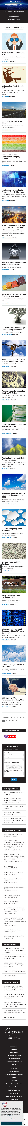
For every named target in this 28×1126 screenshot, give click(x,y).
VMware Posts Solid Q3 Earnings (11, 563)
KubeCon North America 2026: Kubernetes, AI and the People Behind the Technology (14, 820)
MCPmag (14, 1068)
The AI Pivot (14, 1099)
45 (14, 717)
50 (6, 721)
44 (11, 717)
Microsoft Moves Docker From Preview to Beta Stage (14, 295)
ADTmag (14, 1049)
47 (20, 717)
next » (23, 721)
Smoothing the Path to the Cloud (12, 122)
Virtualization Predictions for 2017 (13, 87)
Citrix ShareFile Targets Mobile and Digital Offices (14, 425)
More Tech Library (9, 976)
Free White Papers (10, 944)
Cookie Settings (11, 1118)
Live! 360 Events (14, 1065)
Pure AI (14, 1077)
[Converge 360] (14, 1032)
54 (19, 721)
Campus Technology (14, 1058)
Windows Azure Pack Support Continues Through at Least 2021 (13, 495)
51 (9, 721)
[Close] (21, 1102)
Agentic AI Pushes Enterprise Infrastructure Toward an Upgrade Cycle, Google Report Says (13, 800)
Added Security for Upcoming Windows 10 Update (13, 392)
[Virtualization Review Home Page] (14, 5)
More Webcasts (9, 1017)
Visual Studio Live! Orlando (11, 901)
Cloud (5, 11)
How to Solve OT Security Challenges (14, 971)
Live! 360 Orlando (9, 866)
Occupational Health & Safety (14, 1074)
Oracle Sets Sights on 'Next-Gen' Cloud (13, 665)
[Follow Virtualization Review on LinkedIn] (11, 1)
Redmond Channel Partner (14, 1084)
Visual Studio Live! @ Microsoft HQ (14, 936)
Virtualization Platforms (14, 19)
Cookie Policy (9, 1115)
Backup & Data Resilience (14, 22)
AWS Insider (14, 1052)
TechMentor (14, 1093)
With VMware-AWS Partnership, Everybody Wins (13, 699)
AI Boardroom (14, 1046)
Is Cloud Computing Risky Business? (12, 530)
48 (23, 717)
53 (16, 721)
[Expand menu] (25, 2)
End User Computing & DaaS (14, 14)
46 (17, 717)
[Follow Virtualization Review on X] (13, 1)
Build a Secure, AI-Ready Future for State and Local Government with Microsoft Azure (14, 996)
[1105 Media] (14, 1038)
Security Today (14, 1087)
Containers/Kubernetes (19, 11)
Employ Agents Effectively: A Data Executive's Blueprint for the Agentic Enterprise (14, 950)
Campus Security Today (14, 1055)
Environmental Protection (14, 1062)
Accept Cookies (11, 1123)
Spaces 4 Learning (14, 1090)
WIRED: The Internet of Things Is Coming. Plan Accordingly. (13, 226)
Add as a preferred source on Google (14, 7)
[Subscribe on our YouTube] (9, 737)
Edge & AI (10, 11)
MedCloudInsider (14, 1071)
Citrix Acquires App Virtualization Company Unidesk (11, 157)
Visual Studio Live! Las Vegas (12, 930)
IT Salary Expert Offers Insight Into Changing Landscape (13, 329)
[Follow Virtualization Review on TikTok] (15, 1)
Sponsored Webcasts (11, 982)
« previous (6, 717)
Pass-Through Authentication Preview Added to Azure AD (13, 360)
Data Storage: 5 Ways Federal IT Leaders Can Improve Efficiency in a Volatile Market (14, 964)
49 (3, 721)
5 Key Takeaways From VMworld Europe (11, 597)
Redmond (14, 1080)
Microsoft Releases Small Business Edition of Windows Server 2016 (13, 631)
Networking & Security (14, 16)
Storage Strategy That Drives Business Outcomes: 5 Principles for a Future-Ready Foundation (15, 1004)
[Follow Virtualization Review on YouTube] (20, 1)
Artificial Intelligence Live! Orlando (13, 872)
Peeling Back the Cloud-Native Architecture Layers (13, 459)
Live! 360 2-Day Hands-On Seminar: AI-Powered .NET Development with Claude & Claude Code (14, 909)
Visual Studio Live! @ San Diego (13, 834)
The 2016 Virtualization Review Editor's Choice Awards (14, 263)
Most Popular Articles (11, 789)
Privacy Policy (15, 762)
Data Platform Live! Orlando (12, 895)
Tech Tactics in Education (14, 1096)
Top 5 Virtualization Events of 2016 (13, 53)
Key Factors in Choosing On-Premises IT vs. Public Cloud (13, 191)
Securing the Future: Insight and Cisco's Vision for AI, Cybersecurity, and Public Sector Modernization (14, 988)
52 (13, 721)
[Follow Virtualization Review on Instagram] (18, 1)
